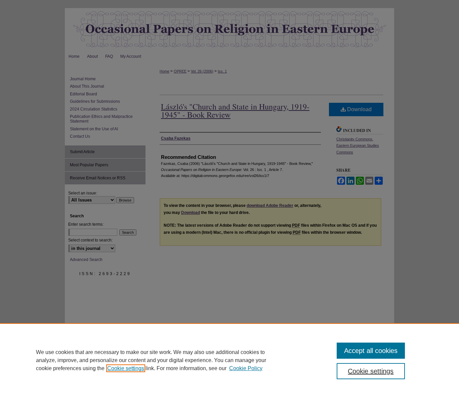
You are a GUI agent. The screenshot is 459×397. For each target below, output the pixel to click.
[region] (229, 360)
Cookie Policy (245, 368)
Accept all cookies (371, 350)
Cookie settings (125, 368)
